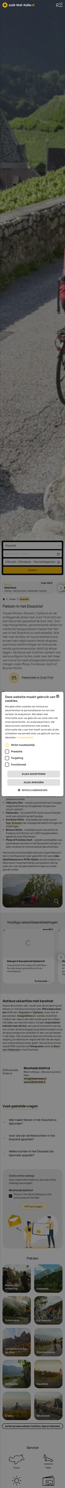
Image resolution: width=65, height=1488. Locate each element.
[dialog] (33, 744)
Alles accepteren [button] (33, 774)
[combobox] (57, 696)
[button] (32, 790)
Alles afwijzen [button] (34, 782)
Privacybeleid (25, 737)
